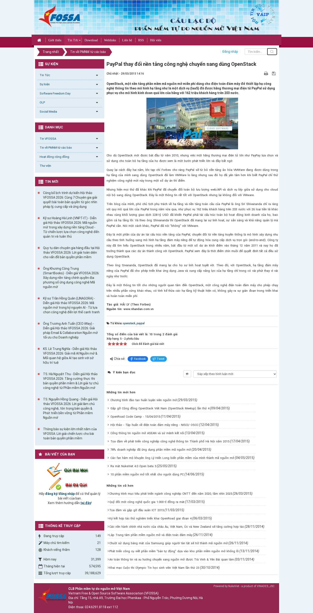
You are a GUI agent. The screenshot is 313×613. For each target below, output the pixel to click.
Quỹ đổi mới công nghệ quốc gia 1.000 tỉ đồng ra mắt (146, 502)
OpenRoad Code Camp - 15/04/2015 (135, 416)
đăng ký (51, 494)
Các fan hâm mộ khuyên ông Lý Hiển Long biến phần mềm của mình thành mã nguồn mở (172, 458)
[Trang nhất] (40, 40)
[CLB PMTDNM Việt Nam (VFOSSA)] (59, 16)
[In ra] (266, 73)
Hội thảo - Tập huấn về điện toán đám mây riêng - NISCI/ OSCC (154, 425)
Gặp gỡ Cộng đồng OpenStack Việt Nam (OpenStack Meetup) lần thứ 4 (159, 408)
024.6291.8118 (95, 607)
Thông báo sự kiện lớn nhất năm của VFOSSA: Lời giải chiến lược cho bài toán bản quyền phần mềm (70, 433)
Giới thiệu (54, 40)
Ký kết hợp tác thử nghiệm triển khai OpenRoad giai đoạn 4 (150, 518)
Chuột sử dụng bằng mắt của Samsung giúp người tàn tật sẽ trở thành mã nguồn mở (168, 543)
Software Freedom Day (55, 93)
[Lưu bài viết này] (274, 73)
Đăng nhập (230, 51)
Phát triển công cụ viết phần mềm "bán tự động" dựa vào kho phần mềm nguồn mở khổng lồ (174, 551)
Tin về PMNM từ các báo (56, 147)
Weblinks (110, 40)
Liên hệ (127, 40)
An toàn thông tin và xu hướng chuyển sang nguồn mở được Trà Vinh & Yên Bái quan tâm (171, 559)
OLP (42, 102)
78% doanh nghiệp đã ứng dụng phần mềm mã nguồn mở (150, 449)
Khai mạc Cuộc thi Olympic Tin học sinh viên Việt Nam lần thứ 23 (154, 567)
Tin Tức (73, 40)
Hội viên (155, 40)
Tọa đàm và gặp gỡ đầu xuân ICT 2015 (136, 510)
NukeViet (233, 586)
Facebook (140, 359)
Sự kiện (45, 84)
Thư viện (45, 165)
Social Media (48, 111)
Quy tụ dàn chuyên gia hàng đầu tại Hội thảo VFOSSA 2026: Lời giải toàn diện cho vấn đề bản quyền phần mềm (71, 252)
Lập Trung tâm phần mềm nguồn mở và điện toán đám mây (150, 535)
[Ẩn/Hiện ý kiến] (187, 373)
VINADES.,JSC (266, 586)
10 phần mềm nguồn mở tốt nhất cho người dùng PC (147, 474)
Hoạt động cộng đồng (54, 156)
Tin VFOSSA (48, 138)
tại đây (85, 503)
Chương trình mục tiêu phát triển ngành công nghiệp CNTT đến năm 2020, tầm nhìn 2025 (170, 493)
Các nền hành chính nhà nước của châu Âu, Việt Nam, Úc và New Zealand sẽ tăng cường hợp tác (176, 526)
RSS (141, 40)
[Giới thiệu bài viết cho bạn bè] (260, 73)
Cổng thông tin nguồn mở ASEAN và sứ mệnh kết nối (147, 433)
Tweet (161, 359)
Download (91, 40)
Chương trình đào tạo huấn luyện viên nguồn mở (143, 400)
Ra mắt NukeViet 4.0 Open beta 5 (133, 466)
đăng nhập (67, 494)
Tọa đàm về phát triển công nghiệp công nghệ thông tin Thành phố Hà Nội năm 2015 (169, 441)
